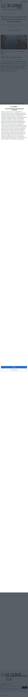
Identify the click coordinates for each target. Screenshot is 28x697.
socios (13, 111)
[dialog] (14, 348)
